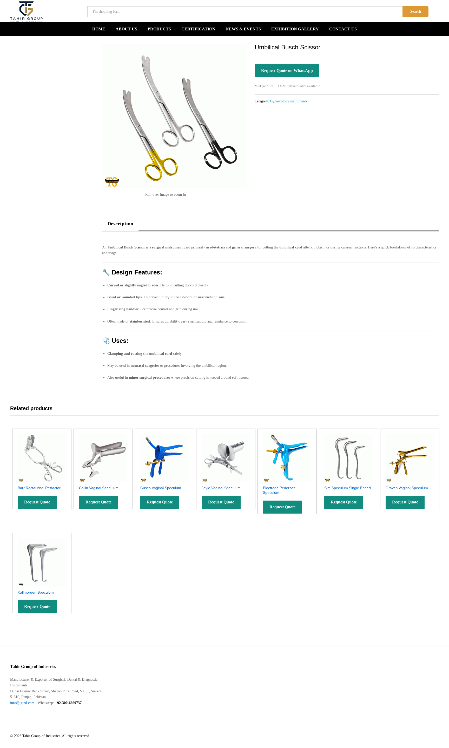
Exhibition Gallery (295, 29)
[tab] (120, 226)
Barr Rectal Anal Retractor (39, 488)
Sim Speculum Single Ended (347, 488)
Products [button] (159, 29)
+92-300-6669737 (68, 703)
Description (120, 223)
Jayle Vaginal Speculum (221, 488)
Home (98, 29)
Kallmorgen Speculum (36, 592)
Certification (198, 29)
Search (415, 12)
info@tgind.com (22, 703)
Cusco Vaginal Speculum (160, 488)
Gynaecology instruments (288, 101)
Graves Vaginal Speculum (407, 488)
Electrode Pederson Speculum (279, 490)
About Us (126, 29)
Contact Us (343, 29)
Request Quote (37, 502)
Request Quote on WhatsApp (287, 70)
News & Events (243, 29)
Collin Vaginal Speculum (98, 488)
